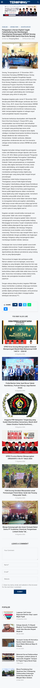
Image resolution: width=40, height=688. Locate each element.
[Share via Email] (6, 309)
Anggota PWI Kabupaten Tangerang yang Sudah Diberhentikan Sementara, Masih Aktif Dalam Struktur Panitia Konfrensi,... (20, 422)
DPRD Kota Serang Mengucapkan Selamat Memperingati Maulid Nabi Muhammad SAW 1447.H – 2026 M (20, 349)
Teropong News (14, 39)
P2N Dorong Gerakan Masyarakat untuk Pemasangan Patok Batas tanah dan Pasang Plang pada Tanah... (20, 493)
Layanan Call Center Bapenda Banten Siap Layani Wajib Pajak (26, 615)
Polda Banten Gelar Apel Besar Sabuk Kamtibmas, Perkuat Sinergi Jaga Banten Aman (20, 385)
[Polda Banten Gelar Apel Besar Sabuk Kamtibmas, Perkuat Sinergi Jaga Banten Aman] (20, 368)
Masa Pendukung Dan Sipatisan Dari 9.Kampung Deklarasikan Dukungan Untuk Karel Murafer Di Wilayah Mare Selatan (25, 673)
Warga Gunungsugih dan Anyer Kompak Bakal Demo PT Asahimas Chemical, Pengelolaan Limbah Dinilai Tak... (20, 529)
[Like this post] (15, 304)
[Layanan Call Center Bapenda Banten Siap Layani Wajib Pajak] (8, 615)
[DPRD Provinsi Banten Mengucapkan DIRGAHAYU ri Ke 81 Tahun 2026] (20, 442)
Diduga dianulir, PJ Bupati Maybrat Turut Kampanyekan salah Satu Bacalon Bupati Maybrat (26, 628)
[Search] (38, 2)
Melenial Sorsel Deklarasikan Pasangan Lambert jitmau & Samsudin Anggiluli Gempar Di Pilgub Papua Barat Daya (27, 658)
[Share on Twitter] (25, 304)
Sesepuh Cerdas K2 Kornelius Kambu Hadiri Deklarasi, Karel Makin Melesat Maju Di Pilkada (27, 643)
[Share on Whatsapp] (29, 304)
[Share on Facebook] (20, 304)
